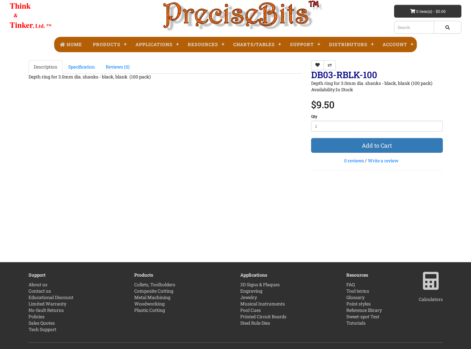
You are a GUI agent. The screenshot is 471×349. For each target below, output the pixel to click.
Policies (37, 316)
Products (106, 44)
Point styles (358, 304)
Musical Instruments (262, 304)
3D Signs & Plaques (260, 284)
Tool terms (357, 291)
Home (73, 44)
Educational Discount (51, 297)
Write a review (383, 161)
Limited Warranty (47, 304)
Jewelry (248, 297)
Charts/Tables (254, 44)
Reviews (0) (117, 67)
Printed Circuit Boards (263, 316)
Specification (81, 67)
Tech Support (42, 329)
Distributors (348, 44)
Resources (203, 44)
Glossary (355, 297)
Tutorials (356, 323)
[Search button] (447, 27)
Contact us (40, 291)
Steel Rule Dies (255, 323)
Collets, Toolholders (154, 284)
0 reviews (354, 161)
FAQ (350, 284)
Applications (154, 44)
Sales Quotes (42, 323)
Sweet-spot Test (362, 316)
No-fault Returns (46, 310)
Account (395, 44)
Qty (314, 116)
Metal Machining (152, 297)
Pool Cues (250, 310)
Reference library (364, 310)
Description (45, 67)
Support (302, 44)
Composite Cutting (153, 291)
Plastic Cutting (149, 310)
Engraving (251, 291)
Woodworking (149, 304)
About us (38, 284)
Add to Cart (377, 145)
